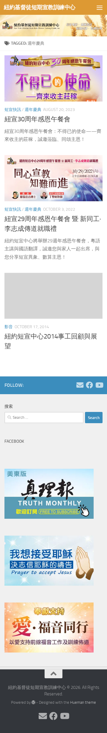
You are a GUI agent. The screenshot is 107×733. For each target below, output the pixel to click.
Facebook (14, 441)
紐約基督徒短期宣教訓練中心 (39, 7)
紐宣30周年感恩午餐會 (37, 119)
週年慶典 (33, 109)
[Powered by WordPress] (33, 702)
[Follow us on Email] (80, 385)
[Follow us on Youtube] (99, 385)
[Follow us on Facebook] (89, 385)
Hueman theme (83, 702)
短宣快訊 (12, 109)
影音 (8, 326)
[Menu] (99, 7)
